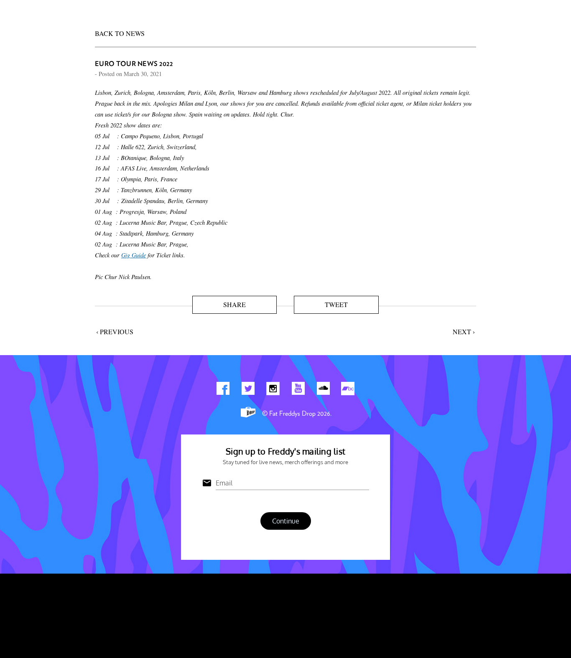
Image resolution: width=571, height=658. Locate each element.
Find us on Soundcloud (323, 390)
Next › (464, 331)
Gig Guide (133, 255)
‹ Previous (114, 331)
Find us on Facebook (222, 390)
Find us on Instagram (273, 390)
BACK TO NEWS (120, 33)
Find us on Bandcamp (348, 390)
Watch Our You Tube (298, 390)
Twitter (248, 390)
